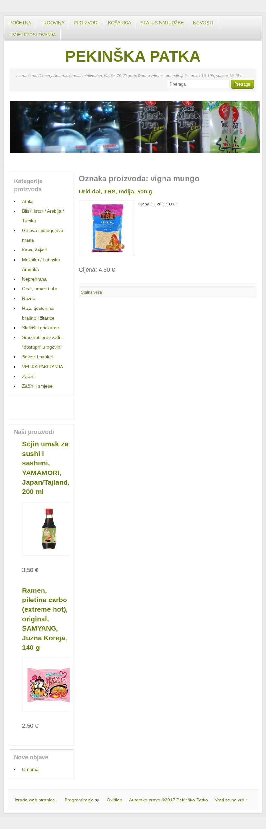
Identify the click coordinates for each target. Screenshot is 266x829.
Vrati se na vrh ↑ (231, 799)
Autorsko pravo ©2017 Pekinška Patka (168, 799)
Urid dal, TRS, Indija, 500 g (115, 191)
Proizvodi (86, 22)
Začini (28, 376)
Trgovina (52, 22)
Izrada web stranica (35, 799)
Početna (20, 22)
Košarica (119, 22)
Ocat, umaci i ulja (39, 288)
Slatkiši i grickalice (40, 327)
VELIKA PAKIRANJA (42, 366)
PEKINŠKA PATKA (133, 56)
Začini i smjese (37, 386)
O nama (30, 769)
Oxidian (114, 799)
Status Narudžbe (162, 22)
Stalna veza (91, 292)
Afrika (28, 201)
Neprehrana (34, 279)
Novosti (203, 22)
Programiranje (79, 799)
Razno (28, 298)
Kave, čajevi (34, 249)
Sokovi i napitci (37, 356)
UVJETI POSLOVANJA (32, 34)
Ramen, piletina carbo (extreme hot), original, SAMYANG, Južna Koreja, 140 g (45, 619)
